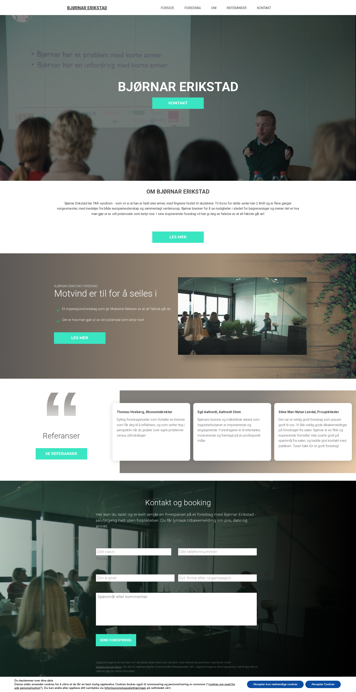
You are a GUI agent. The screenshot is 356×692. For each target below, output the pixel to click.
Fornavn (102, 558)
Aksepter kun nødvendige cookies (275, 684)
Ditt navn (105, 543)
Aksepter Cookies (323, 684)
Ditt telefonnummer (198, 543)
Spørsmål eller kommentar (122, 588)
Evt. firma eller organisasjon (205, 569)
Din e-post (106, 569)
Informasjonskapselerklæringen (125, 688)
